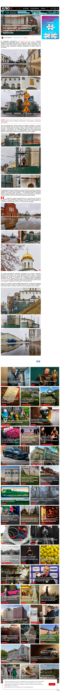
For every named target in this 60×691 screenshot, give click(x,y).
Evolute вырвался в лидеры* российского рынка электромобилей (15, 455)
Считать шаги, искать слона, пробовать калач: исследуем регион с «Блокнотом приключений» (10, 396)
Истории (25, 8)
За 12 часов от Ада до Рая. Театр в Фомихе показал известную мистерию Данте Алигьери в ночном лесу (49, 594)
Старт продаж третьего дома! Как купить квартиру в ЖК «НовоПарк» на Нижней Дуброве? (10, 475)
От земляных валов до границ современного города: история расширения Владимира (30, 396)
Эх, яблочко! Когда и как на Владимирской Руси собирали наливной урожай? (49, 554)
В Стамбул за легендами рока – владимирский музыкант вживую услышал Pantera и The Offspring (10, 634)
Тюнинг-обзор (5, 602)
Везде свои (4, 642)
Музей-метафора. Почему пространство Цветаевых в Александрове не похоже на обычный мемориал (44, 416)
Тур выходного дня (45, 404)
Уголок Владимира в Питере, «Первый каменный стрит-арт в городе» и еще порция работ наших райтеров (15, 495)
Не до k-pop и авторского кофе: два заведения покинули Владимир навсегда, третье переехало (30, 594)
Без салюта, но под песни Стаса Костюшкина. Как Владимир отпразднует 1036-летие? (30, 554)
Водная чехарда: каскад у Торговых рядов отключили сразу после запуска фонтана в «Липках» (15, 574)
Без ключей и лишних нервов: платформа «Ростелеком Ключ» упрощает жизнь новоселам (44, 614)
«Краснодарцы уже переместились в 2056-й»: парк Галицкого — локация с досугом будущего (49, 396)
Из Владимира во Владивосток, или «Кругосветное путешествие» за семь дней (10, 554)
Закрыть (52, 684)
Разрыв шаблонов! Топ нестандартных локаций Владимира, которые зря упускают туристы (49, 673)
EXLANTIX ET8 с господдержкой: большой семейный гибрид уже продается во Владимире (44, 653)
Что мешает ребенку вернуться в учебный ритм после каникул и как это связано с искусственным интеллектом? (15, 653)
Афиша (43, 8)
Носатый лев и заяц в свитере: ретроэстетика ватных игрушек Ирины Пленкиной (15, 416)
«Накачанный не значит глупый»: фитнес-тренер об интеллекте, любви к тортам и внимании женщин (49, 475)
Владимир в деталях (26, 404)
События (18, 8)
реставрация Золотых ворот (26, 41)
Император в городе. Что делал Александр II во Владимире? (44, 376)
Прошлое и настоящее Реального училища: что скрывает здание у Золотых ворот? (44, 455)
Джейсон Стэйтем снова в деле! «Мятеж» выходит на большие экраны (15, 376)
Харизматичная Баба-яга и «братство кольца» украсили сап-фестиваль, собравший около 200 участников (30, 673)
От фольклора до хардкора (47, 444)
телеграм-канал (30, 120)
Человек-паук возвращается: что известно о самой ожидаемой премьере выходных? (15, 535)
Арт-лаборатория (5, 424)
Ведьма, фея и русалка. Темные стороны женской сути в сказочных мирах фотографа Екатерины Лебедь (44, 535)
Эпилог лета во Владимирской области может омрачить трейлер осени (10, 673)
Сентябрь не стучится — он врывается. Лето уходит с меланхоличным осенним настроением (44, 495)
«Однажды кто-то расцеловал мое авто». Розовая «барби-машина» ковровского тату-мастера (10, 594)
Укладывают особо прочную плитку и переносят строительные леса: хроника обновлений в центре (30, 475)
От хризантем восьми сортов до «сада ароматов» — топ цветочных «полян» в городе (10, 436)
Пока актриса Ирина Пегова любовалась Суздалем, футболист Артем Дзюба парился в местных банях (49, 634)
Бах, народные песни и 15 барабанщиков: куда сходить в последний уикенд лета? (49, 515)
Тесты (33, 384)
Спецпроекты (34, 8)
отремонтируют (5, 279)
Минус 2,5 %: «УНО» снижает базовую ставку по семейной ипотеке (15, 614)
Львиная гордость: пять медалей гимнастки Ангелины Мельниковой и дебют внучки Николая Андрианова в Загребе (44, 574)
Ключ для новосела (36, 622)
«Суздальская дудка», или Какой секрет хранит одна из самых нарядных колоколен (30, 515)
